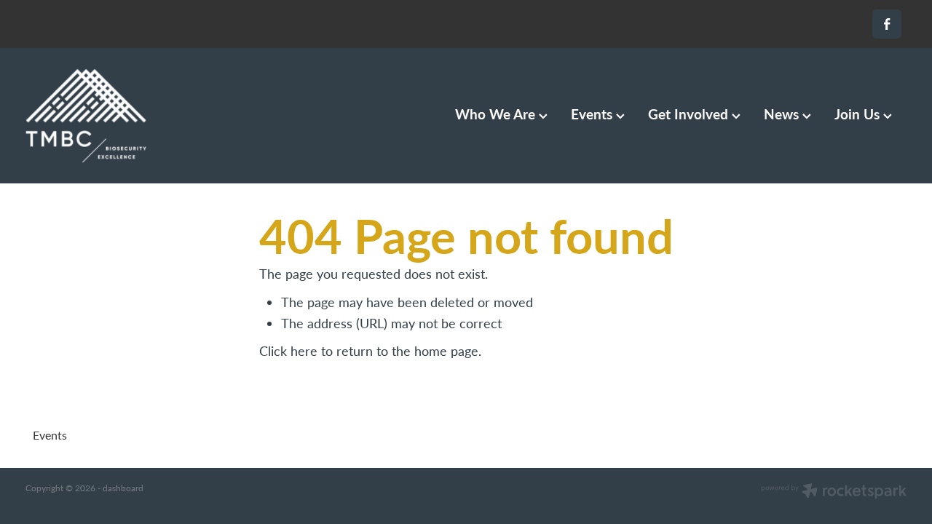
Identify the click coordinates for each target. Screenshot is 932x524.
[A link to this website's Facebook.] (886, 24)
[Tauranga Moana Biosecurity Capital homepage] (113, 115)
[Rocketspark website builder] (834, 492)
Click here (288, 351)
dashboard (123, 487)
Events (593, 113)
